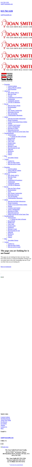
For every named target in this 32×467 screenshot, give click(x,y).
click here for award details (16, 464)
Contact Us (4, 427)
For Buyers (4, 422)
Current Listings (5, 417)
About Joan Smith (6, 420)
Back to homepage (6, 266)
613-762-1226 (5, 2)
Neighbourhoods (5, 418)
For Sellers (4, 423)
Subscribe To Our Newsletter (9, 434)
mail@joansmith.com (7, 4)
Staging (3, 425)
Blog (2, 428)
